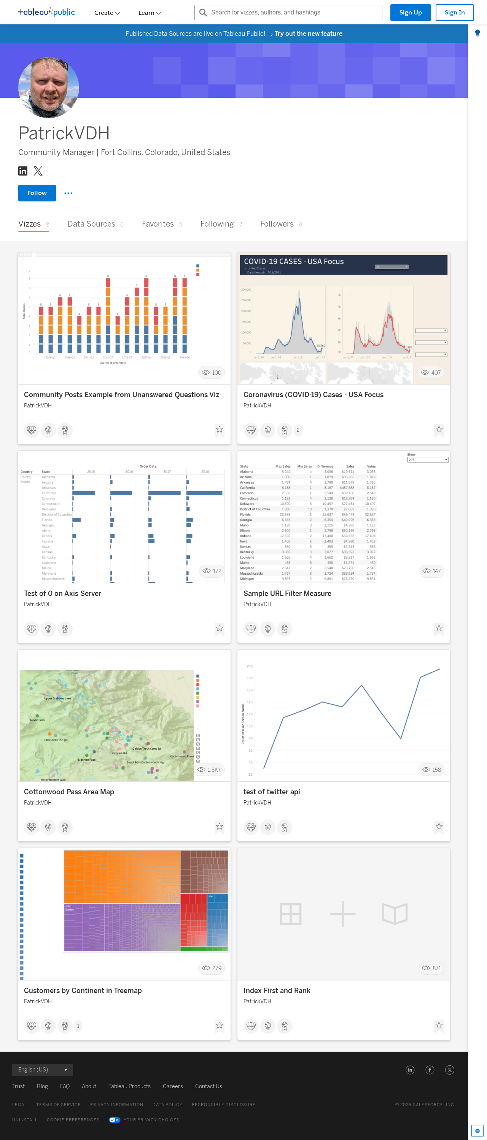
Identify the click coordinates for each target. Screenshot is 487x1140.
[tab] (477, 33)
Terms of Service (58, 1104)
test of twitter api (272, 792)
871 (437, 968)
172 (217, 571)
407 (436, 372)
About (89, 1086)
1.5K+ (214, 769)
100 (216, 372)
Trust (18, 1086)
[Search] (202, 12)
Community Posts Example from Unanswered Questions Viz (121, 395)
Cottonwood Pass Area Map (69, 792)
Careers (173, 1086)
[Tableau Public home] (46, 13)
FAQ (65, 1086)
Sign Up (410, 12)
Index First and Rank (277, 991)
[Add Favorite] (219, 431)
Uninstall (25, 1120)
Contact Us (208, 1086)
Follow (37, 193)
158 (437, 769)
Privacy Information (116, 1104)
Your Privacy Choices (152, 1120)
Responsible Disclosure (224, 1104)
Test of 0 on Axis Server (62, 593)
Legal (19, 1104)
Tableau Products (129, 1086)
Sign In (455, 12)
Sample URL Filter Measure (287, 593)
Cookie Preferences (73, 1120)
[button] (410, 1070)
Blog (42, 1086)
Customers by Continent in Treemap (83, 991)
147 (437, 571)
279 (216, 968)
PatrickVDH (38, 405)
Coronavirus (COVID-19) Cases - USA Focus (314, 395)
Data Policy (168, 1104)
